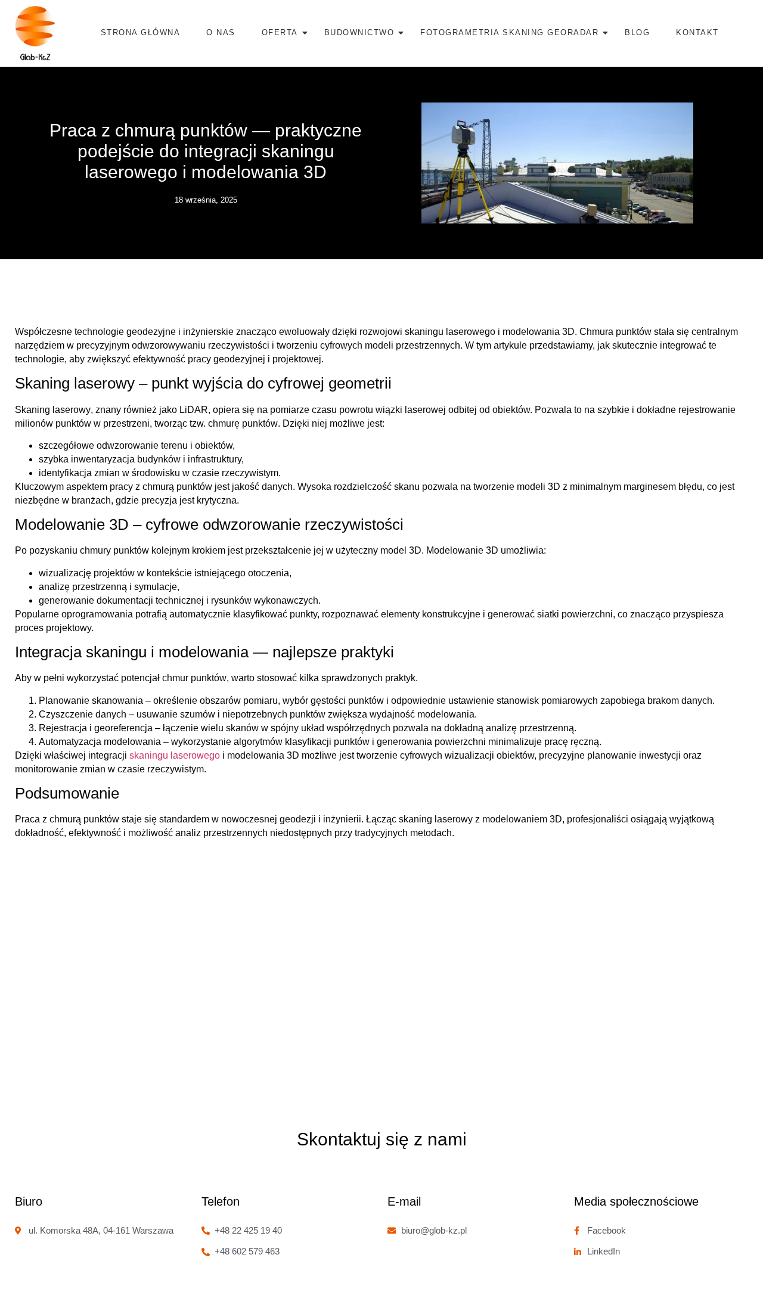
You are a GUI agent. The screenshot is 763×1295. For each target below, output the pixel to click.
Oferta (280, 32)
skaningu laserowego (174, 755)
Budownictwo (359, 32)
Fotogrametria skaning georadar (509, 32)
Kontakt (697, 32)
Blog (637, 32)
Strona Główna (141, 32)
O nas (220, 32)
